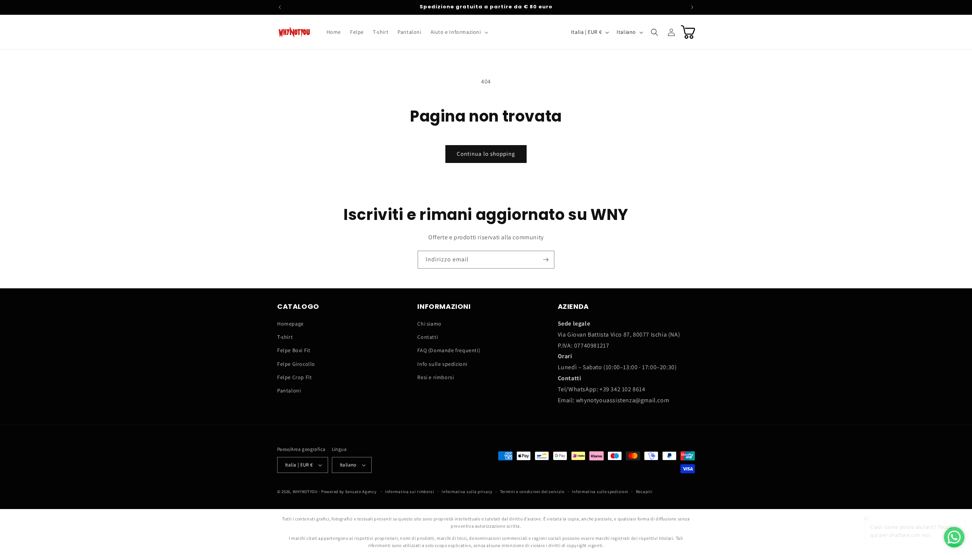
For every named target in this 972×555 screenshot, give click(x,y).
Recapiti (644, 491)
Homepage (290, 323)
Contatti (427, 337)
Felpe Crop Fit (294, 377)
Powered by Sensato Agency (349, 491)
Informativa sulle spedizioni (600, 491)
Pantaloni (289, 390)
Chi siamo (429, 323)
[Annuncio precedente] (279, 7)
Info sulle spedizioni (442, 364)
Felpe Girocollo (296, 364)
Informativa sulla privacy (467, 491)
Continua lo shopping (486, 153)
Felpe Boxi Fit (293, 350)
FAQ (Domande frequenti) (448, 350)
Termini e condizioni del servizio (532, 491)
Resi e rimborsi (435, 377)
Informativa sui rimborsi (409, 491)
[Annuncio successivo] (692, 7)
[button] (458, 32)
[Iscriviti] (545, 260)
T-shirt (285, 337)
